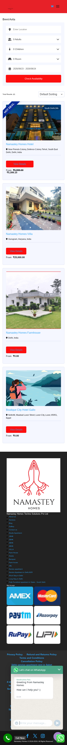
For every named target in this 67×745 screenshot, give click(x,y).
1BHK (11, 536)
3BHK (11, 543)
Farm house (13, 562)
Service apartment (16, 569)
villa (10, 566)
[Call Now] (7, 738)
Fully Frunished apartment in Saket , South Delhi (27, 582)
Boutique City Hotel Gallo (20, 410)
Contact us (13, 530)
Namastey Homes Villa (19, 234)
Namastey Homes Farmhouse (23, 332)
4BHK (11, 546)
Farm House (13, 553)
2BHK (11, 539)
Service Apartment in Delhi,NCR (21, 572)
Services (12, 520)
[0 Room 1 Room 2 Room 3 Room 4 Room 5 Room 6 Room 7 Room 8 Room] (33, 59)
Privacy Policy (15, 654)
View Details (19, 164)
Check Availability (33, 78)
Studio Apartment (15, 533)
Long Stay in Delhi (16, 579)
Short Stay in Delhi (16, 575)
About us (12, 517)
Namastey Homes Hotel (20, 144)
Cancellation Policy (31, 661)
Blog (10, 523)
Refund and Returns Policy (42, 654)
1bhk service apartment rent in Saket (31, 664)
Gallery (11, 526)
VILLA (11, 549)
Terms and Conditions (32, 658)
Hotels (11, 556)
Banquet (12, 559)
